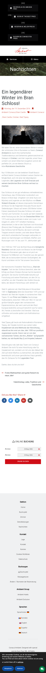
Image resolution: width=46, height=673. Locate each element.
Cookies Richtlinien (23, 554)
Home (23, 507)
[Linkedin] (18, 400)
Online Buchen (23, 461)
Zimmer (23, 517)
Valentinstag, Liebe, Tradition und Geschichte (27, 383)
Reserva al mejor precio (24, 27)
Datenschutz (23, 559)
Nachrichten (23, 527)
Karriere (23, 549)
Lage (23, 540)
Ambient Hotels (23, 595)
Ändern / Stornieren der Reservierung (23, 582)
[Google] (24, 400)
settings (20, 662)
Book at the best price (26, 16)
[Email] (30, 400)
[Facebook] (5, 400)
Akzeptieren (8, 668)
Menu (35, 59)
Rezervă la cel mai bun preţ (22, 8)
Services (13, 59)
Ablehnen (20, 668)
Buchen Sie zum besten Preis (22, 37)
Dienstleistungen (23, 522)
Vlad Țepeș (24, 117)
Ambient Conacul (9, 112)
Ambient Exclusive (23, 599)
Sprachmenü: (22, 612)
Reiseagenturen (23, 577)
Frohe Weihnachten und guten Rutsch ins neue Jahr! (22, 374)
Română (24, 618)
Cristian (16, 117)
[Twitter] (11, 400)
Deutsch (24, 633)
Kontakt (23, 544)
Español (24, 628)
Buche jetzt (23, 512)
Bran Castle (21, 112)
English (24, 623)
